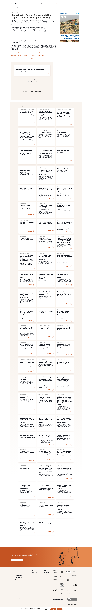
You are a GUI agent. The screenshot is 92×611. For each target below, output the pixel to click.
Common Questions (18, 575)
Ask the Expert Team (34, 572)
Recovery (19, 55)
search (15, 7)
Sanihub (13, 7)
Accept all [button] (53, 609)
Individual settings (67, 609)
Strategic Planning (15, 53)
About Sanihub (46, 572)
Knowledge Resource (43, 53)
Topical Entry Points (69, 3)
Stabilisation (14, 55)
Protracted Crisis (26, 55)
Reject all (59, 609)
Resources (17, 573)
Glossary (16, 579)
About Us (77, 3)
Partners (45, 574)
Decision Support (51, 53)
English (33, 53)
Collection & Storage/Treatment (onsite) (37, 55)
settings (46, 609)
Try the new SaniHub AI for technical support (50, 3)
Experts (32, 570)
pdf (37, 53)
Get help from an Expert (17, 560)
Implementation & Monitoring (25, 53)
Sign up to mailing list (20, 571)
